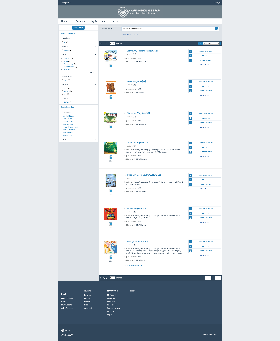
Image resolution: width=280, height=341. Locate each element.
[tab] (78, 33)
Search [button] (79, 21)
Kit (65, 42)
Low (65, 94)
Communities (68, 64)
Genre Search (68, 132)
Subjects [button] (64, 54)
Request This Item (206, 60)
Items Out (111, 298)
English (66, 102)
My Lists (110, 311)
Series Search (68, 135)
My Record (111, 295)
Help (132, 291)
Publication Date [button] (67, 76)
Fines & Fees (112, 305)
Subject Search (68, 124)
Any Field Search (69, 116)
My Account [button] (97, 21)
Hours (63, 302)
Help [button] (114, 21)
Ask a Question (67, 308)
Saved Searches (113, 308)
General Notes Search (70, 127)
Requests (111, 302)
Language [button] (65, 98)
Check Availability (206, 51)
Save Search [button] (78, 28)
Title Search (67, 119)
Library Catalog (67, 298)
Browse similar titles (132, 265)
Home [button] (64, 21)
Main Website (66, 305)
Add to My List (204, 64)
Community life (69, 67)
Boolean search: (107, 28)
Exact (86, 305)
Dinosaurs (67, 69)
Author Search (68, 121)
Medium (67, 91)
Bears (66, 61)
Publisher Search (69, 130)
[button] (140, 282)
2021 (66, 80)
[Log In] (215, 2)
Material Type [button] (66, 38)
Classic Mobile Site (210, 334)
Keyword (87, 295)
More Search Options (130, 34)
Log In (218, 2)
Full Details (206, 55)
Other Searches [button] (66, 112)
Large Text (66, 3)
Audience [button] (65, 46)
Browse (87, 298)
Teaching (67, 58)
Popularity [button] (65, 84)
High (65, 88)
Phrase (87, 302)
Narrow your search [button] (68, 33)
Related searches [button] (67, 107)
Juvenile (67, 50)
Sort (200, 43)
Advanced (88, 308)
